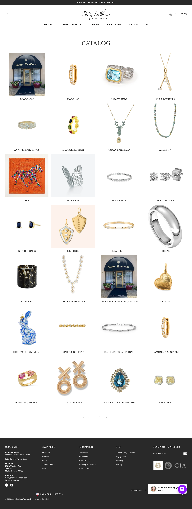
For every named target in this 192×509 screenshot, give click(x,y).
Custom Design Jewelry (125, 453)
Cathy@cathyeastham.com (16, 478)
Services (45, 456)
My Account (84, 456)
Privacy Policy (85, 468)
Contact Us (83, 453)
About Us (46, 453)
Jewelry (119, 464)
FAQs (44, 468)
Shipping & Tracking (87, 464)
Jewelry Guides (48, 464)
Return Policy (84, 460)
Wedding (119, 460)
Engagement (121, 456)
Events (45, 460)
